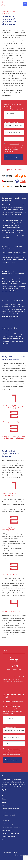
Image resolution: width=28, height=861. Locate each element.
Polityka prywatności (20, 855)
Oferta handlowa (7, 840)
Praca (3, 805)
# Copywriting (8, 271)
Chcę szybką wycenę (13, 157)
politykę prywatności (14, 144)
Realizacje (5, 802)
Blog (3, 796)
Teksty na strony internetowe (10, 833)
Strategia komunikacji (8, 837)
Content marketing (7, 824)
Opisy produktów (7, 830)
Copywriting (5, 821)
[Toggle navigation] (25, 4)
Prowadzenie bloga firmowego (11, 827)
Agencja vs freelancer (8, 812)
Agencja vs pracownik (8, 815)
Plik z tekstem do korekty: (11, 122)
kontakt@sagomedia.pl (10, 706)
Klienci (4, 799)
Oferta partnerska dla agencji (10, 809)
